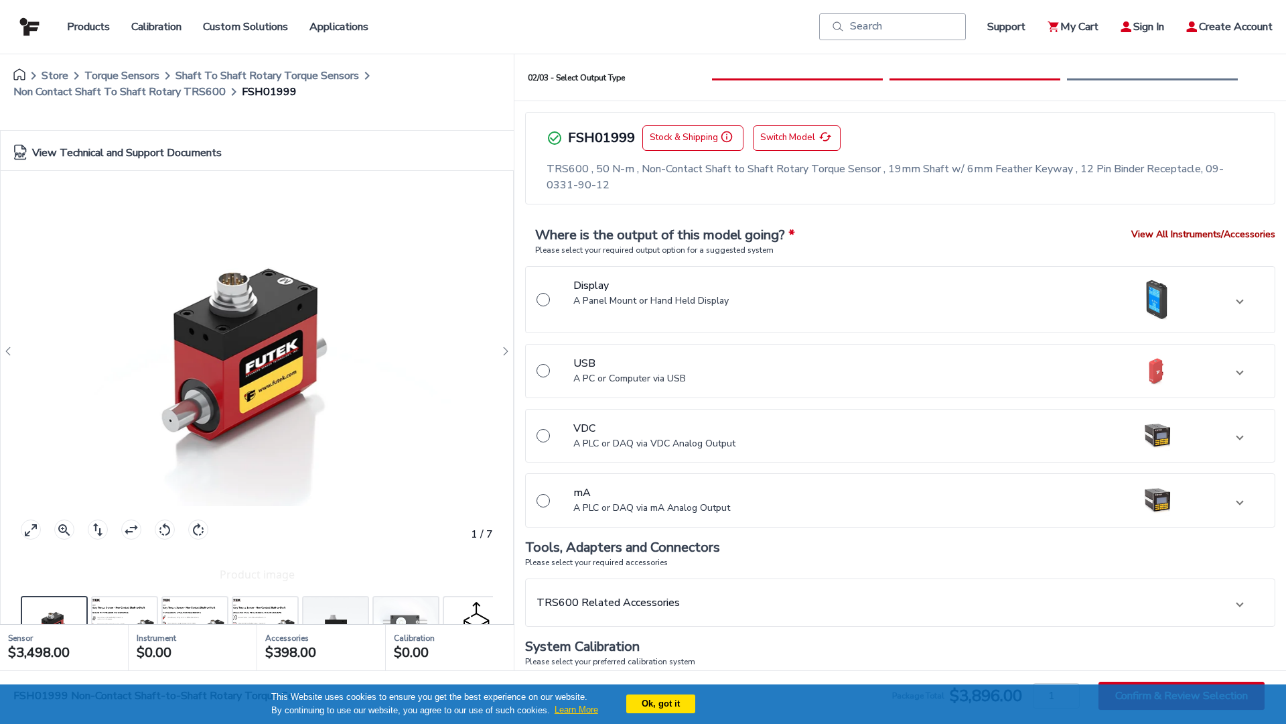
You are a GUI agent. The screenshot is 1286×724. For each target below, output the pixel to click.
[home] (19, 76)
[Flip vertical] (98, 530)
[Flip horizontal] (131, 530)
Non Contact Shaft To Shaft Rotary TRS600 (119, 91)
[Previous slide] (12, 352)
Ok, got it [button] (661, 704)
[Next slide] (501, 352)
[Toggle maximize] (31, 530)
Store (55, 75)
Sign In (1148, 26)
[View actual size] (64, 530)
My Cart (1079, 26)
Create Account (1236, 26)
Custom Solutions (245, 26)
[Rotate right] (198, 530)
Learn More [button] (576, 710)
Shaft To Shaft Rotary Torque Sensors (267, 75)
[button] (900, 300)
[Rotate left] (165, 530)
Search (866, 26)
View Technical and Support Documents (127, 152)
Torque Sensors (121, 75)
